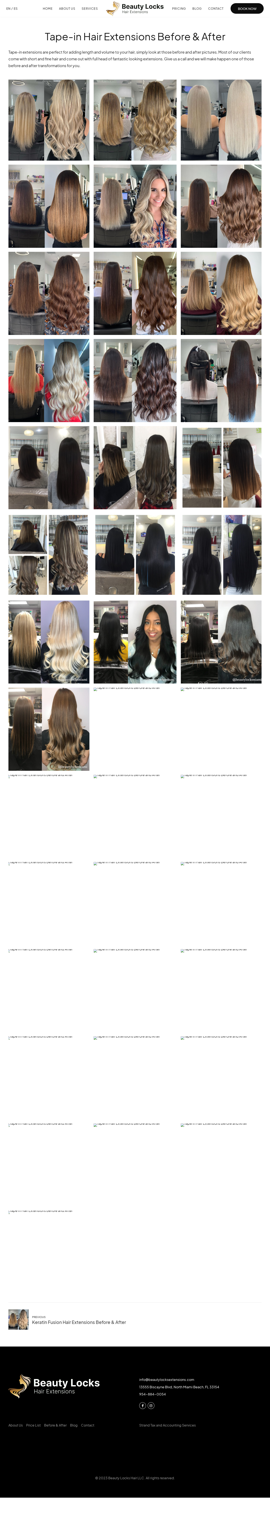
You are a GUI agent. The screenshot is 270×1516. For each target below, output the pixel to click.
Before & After (55, 1425)
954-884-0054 (152, 1394)
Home (48, 8)
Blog (197, 8)
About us (67, 8)
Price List (33, 1425)
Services (90, 8)
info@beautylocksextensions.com (166, 1379)
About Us (15, 1425)
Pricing (179, 8)
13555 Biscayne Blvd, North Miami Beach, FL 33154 (179, 1387)
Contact (216, 8)
